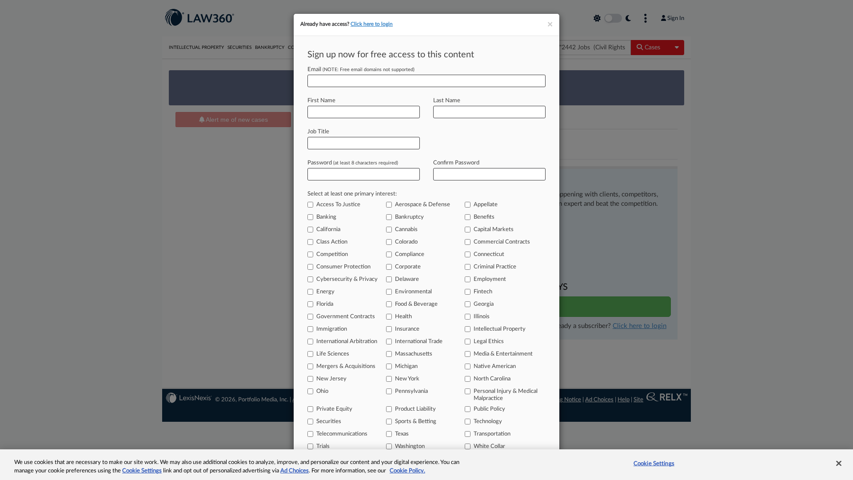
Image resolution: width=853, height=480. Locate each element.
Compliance (409, 254)
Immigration (331, 329)
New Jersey (331, 379)
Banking (326, 217)
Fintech (483, 292)
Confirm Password (456, 163)
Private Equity (334, 409)
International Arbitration (346, 341)
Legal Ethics (489, 341)
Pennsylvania (411, 391)
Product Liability (415, 409)
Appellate (486, 205)
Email (361, 69)
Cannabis (406, 229)
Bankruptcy (409, 217)
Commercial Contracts (502, 242)
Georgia (484, 304)
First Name (321, 101)
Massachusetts (413, 354)
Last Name (446, 101)
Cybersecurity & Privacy (347, 279)
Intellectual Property (500, 329)
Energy (325, 292)
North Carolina (492, 379)
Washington (410, 446)
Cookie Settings (142, 471)
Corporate (408, 267)
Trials (323, 446)
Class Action (331, 242)
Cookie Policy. (407, 471)
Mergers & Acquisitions (345, 366)
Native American (495, 366)
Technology (488, 421)
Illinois (482, 317)
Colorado (406, 242)
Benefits (484, 217)
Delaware (407, 279)
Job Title (318, 132)
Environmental (413, 292)
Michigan (406, 366)
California (328, 229)
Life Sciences (332, 354)
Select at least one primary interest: (352, 194)
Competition (332, 254)
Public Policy (489, 409)
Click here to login (372, 24)
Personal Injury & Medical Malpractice (506, 394)
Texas (402, 434)
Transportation (492, 434)
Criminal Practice (495, 267)
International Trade (418, 341)
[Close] (839, 463)
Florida (324, 304)
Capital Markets (494, 229)
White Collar (489, 446)
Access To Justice (338, 205)
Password (352, 163)
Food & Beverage (416, 304)
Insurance (407, 329)
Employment (490, 279)
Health (403, 317)
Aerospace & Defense (422, 205)
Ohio (322, 391)
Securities (328, 421)
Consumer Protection (343, 267)
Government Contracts (345, 317)
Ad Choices (294, 471)
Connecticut (489, 254)
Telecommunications (341, 434)
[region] (426, 464)
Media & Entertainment (503, 354)
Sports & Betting (415, 421)
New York (407, 379)
